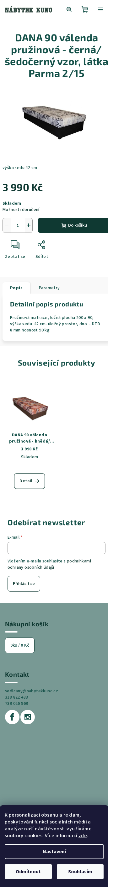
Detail (25, 481)
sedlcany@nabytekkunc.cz (31, 691)
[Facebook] (12, 717)
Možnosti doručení (21, 210)
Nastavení (54, 851)
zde (82, 835)
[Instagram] (27, 717)
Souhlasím (80, 871)
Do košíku (77, 225)
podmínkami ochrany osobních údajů (49, 564)
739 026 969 (16, 703)
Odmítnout (28, 871)
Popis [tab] (16, 288)
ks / (19, 645)
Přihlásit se (24, 584)
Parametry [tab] (49, 288)
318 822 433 (16, 697)
